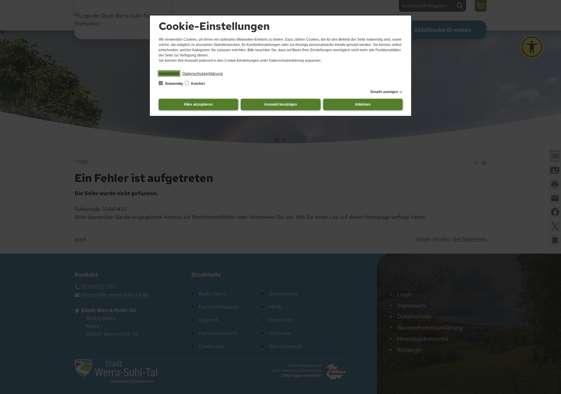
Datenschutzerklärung (202, 73)
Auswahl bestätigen (280, 104)
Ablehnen (362, 104)
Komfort (197, 84)
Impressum (169, 73)
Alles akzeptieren (198, 104)
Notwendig (173, 84)
